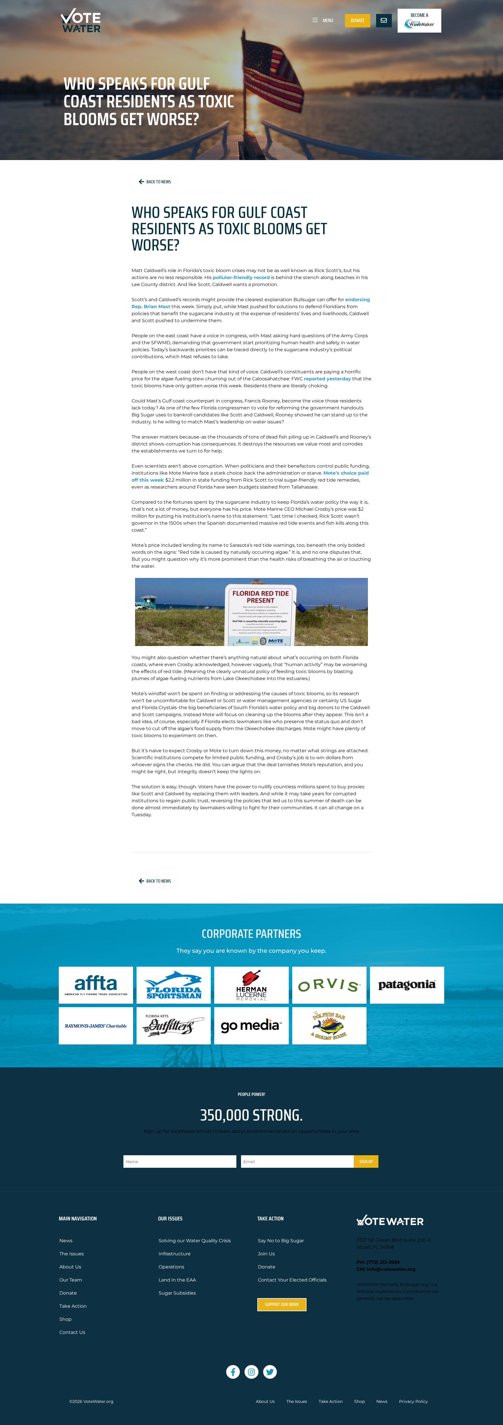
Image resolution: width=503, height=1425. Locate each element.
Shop (65, 1319)
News (65, 1240)
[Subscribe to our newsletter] (384, 20)
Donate (357, 20)
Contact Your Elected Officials (292, 1280)
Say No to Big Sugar (281, 1240)
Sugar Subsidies (177, 1293)
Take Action (73, 1306)
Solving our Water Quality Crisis (195, 1240)
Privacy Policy (413, 1401)
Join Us (266, 1254)
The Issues (71, 1254)
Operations (171, 1267)
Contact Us (72, 1332)
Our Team (70, 1280)
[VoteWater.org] (81, 20)
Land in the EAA (177, 1280)
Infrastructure (175, 1254)
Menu (327, 20)
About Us (70, 1267)
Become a (419, 15)
